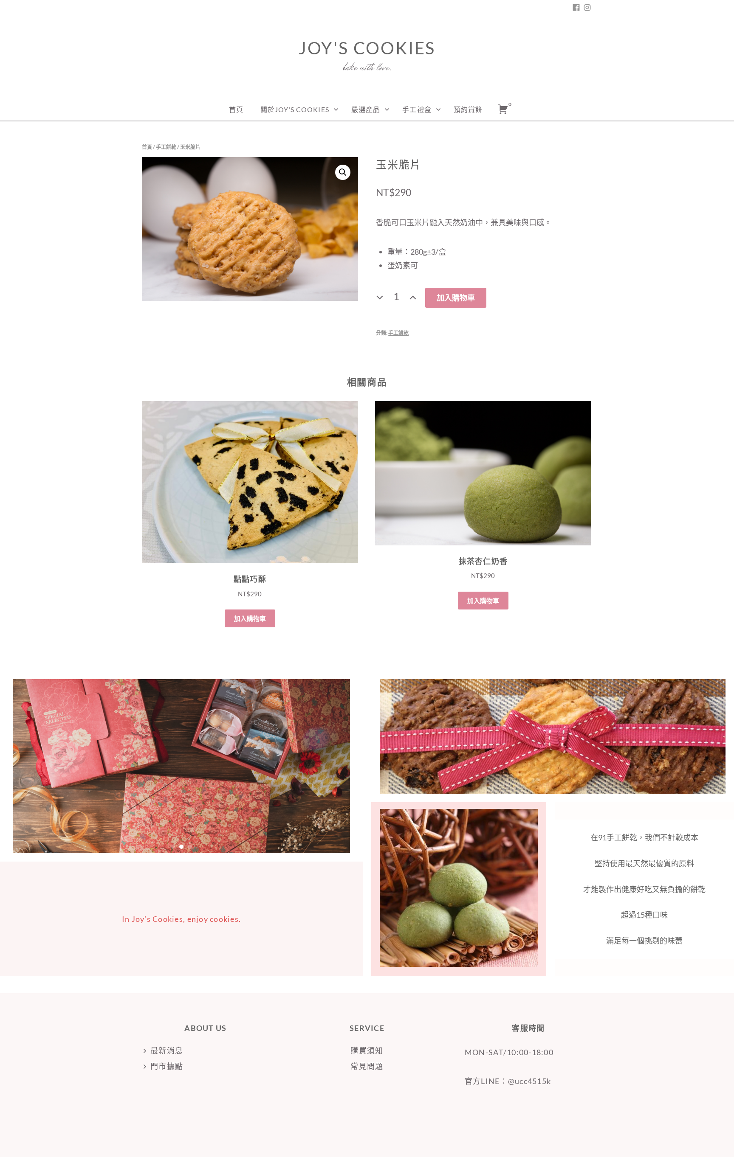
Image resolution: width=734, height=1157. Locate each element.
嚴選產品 (365, 109)
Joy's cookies (367, 48)
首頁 (236, 109)
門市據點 (166, 1066)
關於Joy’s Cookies (294, 109)
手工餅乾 (166, 147)
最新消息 (166, 1050)
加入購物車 (456, 297)
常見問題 (366, 1066)
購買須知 (366, 1050)
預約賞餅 (468, 109)
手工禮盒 (416, 109)
